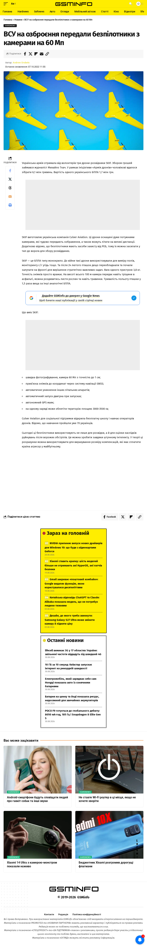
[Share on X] (30, 54)
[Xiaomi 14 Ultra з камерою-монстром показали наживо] (38, 835)
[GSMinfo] (73, 4)
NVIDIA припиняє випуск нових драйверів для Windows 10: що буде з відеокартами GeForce (73, 547)
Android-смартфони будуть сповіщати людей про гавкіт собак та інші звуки (37, 799)
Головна (8, 19)
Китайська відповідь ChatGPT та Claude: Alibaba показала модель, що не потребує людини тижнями (72, 601)
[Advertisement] (82, 205)
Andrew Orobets (21, 62)
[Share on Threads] (10, 187)
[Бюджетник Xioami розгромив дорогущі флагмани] (109, 835)
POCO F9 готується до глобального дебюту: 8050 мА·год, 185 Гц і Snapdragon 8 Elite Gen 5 (73, 714)
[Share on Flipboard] (36, 54)
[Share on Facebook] (24, 54)
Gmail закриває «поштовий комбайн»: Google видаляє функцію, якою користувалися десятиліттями (71, 583)
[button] (7, 3)
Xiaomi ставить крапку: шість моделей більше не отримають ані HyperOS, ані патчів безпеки (73, 565)
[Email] (41, 54)
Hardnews (10, 26)
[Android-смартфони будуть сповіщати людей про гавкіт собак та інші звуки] (38, 770)
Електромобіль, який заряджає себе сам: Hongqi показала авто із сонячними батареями (71, 682)
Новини (18, 19)
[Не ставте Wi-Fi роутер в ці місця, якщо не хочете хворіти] (109, 770)
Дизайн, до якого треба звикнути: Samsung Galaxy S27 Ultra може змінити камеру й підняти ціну (70, 619)
